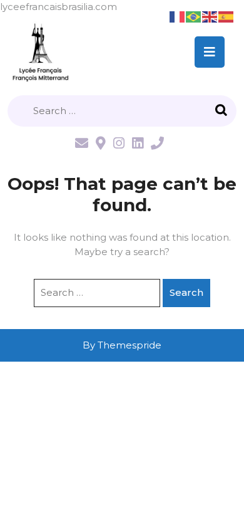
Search (222, 111)
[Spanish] (226, 16)
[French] (178, 16)
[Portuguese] (194, 16)
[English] (210, 16)
